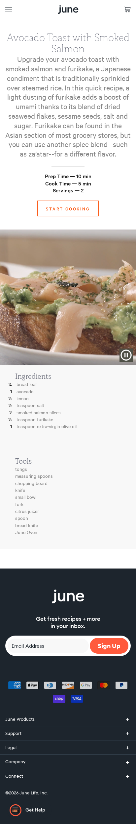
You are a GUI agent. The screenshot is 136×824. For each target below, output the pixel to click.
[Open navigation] (8, 9)
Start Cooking (68, 208)
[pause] (126, 355)
